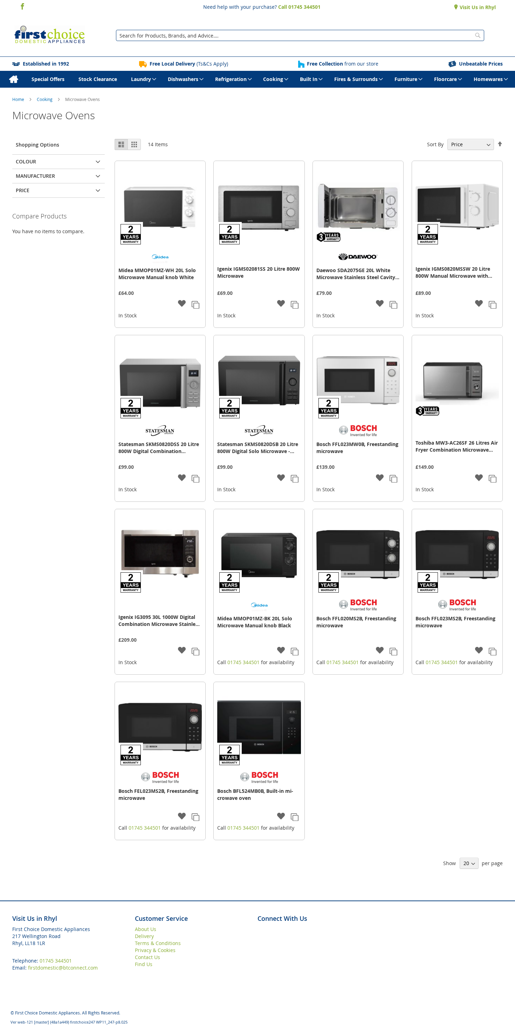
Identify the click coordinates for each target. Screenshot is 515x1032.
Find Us (143, 964)
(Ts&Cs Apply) (189, 63)
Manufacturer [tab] (35, 176)
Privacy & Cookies (155, 950)
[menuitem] (13, 79)
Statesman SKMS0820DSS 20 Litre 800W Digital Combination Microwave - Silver (158, 448)
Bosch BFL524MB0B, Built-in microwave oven (255, 794)
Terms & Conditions (158, 943)
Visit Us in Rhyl (477, 7)
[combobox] (300, 35)
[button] (182, 304)
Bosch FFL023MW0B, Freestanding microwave (357, 447)
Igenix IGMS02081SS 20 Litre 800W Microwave (258, 272)
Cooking (45, 99)
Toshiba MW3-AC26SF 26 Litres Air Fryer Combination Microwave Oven (457, 446)
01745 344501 (243, 662)
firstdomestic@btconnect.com (63, 967)
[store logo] (50, 35)
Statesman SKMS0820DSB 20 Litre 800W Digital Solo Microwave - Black (257, 448)
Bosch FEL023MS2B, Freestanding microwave (158, 794)
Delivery (144, 936)
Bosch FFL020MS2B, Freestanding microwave (356, 622)
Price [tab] (22, 190)
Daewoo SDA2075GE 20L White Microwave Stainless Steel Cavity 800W (355, 274)
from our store (342, 63)
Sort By (435, 144)
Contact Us (147, 957)
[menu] (257, 79)
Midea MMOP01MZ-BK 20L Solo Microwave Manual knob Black (254, 622)
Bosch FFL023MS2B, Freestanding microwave (455, 622)
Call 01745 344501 (299, 7)
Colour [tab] (26, 161)
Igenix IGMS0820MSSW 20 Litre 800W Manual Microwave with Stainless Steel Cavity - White (453, 272)
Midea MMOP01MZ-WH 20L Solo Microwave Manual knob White (157, 274)
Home (18, 99)
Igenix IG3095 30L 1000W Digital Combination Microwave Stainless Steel (159, 621)
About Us (145, 929)
